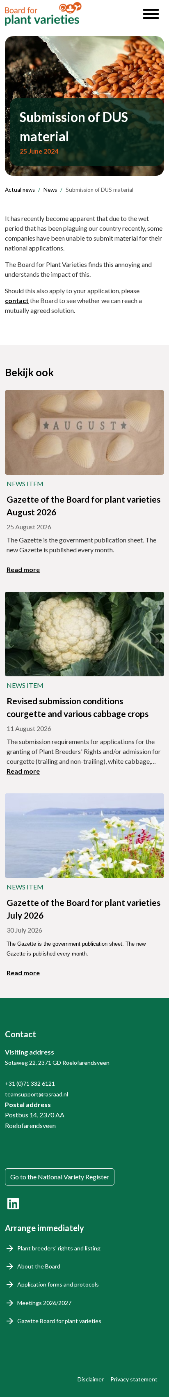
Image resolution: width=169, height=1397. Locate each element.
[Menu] (151, 14)
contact (17, 300)
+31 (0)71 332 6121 (30, 1083)
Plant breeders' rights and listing (58, 1248)
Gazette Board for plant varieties (59, 1320)
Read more (23, 569)
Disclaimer (91, 1379)
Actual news (20, 189)
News (50, 189)
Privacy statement (134, 1379)
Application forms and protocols (58, 1284)
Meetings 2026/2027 (44, 1302)
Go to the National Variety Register (59, 1177)
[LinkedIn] (13, 1203)
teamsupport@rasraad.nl (36, 1094)
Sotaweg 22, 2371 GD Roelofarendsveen (57, 1062)
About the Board (38, 1266)
